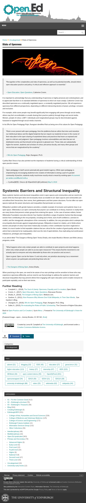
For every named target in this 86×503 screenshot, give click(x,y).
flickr (44, 317)
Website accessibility (43, 475)
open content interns (32, 374)
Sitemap (7, 475)
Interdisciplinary (13, 431)
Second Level (14, 457)
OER (63, 369)
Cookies (30, 475)
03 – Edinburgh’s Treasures (17, 405)
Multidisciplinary (13, 434)
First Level (13, 447)
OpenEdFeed (54, 374)
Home (5, 40)
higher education (15, 369)
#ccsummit (76, 175)
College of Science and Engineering (22, 420)
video (36, 383)
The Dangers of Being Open (17, 267)
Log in (81, 475)
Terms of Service (57, 489)
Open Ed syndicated (15, 436)
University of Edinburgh (40, 482)
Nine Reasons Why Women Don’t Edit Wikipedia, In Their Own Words (49, 297)
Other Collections (15, 428)
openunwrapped (15, 379)
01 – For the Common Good (17, 400)
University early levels (15, 466)
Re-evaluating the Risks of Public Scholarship (38, 305)
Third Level (13, 460)
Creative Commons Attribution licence (31, 327)
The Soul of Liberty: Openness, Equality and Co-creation (45, 289)
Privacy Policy (43, 489)
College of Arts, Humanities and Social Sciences (27, 415)
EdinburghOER (13, 412)
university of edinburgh (17, 383)
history (33, 369)
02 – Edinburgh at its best (16, 402)
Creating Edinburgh (14, 410)
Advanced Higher (15, 442)
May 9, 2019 (52, 182)
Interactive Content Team (26, 486)
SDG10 (59, 379)
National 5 (13, 455)
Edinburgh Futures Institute (19, 423)
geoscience (71, 365)
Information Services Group (19, 425)
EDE (40, 365)
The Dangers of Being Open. (32, 295)
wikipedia (67, 383)
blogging (26, 365)
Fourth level (13, 450)
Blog (9, 407)
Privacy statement (19, 475)
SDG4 (46, 379)
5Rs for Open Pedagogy (16, 155)
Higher (11, 452)
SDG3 (32, 379)
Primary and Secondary (16, 439)
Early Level (13, 445)
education (54, 365)
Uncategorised (14, 40)
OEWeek (12, 374)
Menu (4, 25)
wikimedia (51, 383)
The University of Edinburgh (52, 324)
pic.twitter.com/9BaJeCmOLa (17, 178)
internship (48, 369)
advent (11, 365)
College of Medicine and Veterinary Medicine (25, 418)
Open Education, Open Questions (19, 92)
